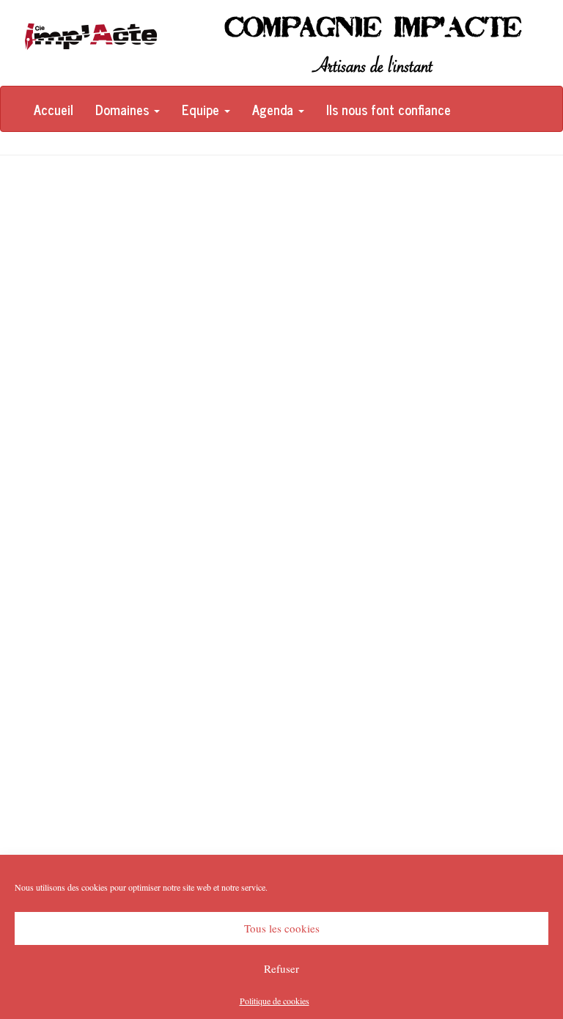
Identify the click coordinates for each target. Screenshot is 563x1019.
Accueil (53, 109)
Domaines (123, 109)
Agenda (274, 109)
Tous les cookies (282, 928)
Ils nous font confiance (388, 109)
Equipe (202, 109)
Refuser (281, 968)
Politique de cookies (274, 1001)
